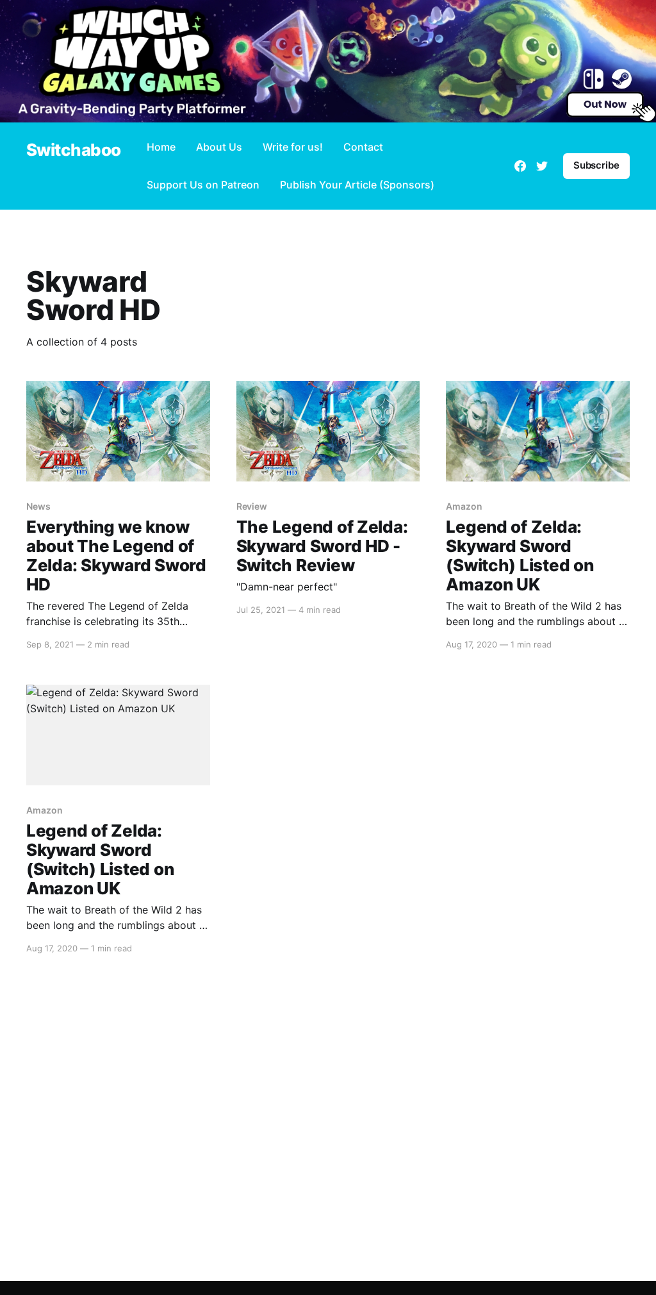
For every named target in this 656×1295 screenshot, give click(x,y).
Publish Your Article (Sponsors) (357, 184)
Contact (363, 146)
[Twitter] (542, 166)
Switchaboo (73, 150)
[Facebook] (520, 166)
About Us (219, 146)
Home (161, 146)
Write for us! (293, 146)
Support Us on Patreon (203, 184)
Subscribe (596, 165)
